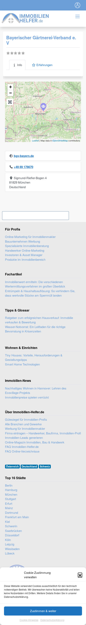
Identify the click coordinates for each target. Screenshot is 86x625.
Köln (8, 540)
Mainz (9, 508)
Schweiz (45, 466)
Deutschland (29, 466)
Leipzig (9, 544)
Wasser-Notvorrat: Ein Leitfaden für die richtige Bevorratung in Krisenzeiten (35, 329)
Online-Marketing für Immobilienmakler (30, 237)
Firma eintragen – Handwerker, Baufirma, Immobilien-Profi (43, 433)
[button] (80, 575)
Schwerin (11, 526)
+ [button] (10, 86)
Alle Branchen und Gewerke (23, 424)
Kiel (7, 521)
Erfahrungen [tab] (44, 65)
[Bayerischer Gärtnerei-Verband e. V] (43, 107)
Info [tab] (19, 65)
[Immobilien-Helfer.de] (25, 18)
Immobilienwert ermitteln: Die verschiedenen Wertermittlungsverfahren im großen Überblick (35, 284)
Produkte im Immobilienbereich (25, 259)
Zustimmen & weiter (43, 611)
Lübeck (10, 553)
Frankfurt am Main (17, 517)
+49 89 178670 (23, 167)
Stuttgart (10, 499)
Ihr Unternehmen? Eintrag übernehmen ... (35, 215)
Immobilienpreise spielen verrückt (27, 397)
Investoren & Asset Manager (23, 255)
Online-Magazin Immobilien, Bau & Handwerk (34, 442)
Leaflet (35, 140)
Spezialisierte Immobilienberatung (27, 246)
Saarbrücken (13, 530)
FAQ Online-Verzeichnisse (22, 451)
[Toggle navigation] (77, 5)
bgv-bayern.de (24, 156)
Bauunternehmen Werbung (22, 241)
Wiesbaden (12, 549)
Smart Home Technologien (22, 364)
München (11, 494)
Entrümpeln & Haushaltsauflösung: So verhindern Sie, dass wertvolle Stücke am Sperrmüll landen (40, 293)
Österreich (12, 466)
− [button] (10, 93)
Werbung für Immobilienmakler (25, 428)
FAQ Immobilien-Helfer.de (22, 446)
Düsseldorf (12, 535)
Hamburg (11, 490)
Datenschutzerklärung (52, 620)
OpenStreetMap (60, 140)
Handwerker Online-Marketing (24, 250)
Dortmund (11, 512)
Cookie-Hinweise (29, 620)
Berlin (8, 485)
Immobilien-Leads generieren (24, 437)
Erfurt (8, 503)
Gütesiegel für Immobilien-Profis (26, 419)
